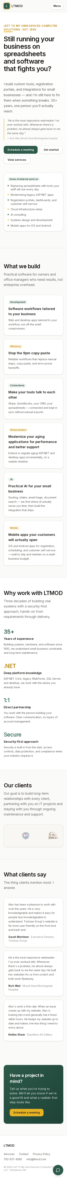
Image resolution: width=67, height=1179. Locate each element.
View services (17, 159)
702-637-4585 (13, 1159)
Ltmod (14, 6)
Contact (23, 1154)
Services (9, 1154)
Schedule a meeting (20, 149)
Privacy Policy (41, 1154)
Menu (57, 5)
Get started (51, 149)
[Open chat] (58, 1170)
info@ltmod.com (36, 1159)
